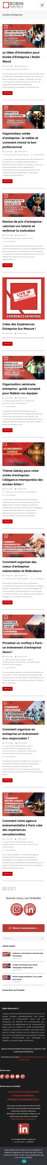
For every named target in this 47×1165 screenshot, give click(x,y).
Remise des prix (10, 238)
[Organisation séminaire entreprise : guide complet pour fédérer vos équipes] (23, 368)
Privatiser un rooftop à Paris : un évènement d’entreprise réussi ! (22, 647)
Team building (27, 753)
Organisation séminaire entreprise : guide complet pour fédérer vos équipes (21, 388)
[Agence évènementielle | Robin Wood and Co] (13, 5)
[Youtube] (17, 1076)
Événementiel (29, 401)
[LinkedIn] (30, 909)
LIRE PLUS (7, 93)
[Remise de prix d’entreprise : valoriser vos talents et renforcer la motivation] (23, 205)
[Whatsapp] (22, 1076)
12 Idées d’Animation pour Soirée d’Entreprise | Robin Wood (21, 57)
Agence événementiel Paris (14, 401)
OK (24, 1161)
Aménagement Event (23, 748)
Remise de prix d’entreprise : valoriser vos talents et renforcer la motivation (22, 226)
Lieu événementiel (33, 662)
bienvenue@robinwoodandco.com (32, 1057)
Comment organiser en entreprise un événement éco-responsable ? (20, 734)
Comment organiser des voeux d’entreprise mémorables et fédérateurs (22, 566)
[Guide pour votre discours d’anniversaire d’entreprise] (6, 954)
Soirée (19, 238)
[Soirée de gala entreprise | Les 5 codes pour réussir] (6, 977)
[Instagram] (16, 909)
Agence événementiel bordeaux (16, 660)
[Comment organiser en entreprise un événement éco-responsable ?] (23, 713)
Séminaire (5, 403)
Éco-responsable (20, 751)
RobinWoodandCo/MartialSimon (23, 1119)
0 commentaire (38, 155)
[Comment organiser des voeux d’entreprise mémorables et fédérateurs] (23, 545)
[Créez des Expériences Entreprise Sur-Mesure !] (23, 298)
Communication (10, 69)
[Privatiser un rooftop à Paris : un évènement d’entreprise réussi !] (23, 626)
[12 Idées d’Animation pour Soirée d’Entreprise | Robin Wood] (23, 36)
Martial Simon (22, 66)
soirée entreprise (22, 69)
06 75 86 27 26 (23, 1060)
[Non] (44, 1156)
